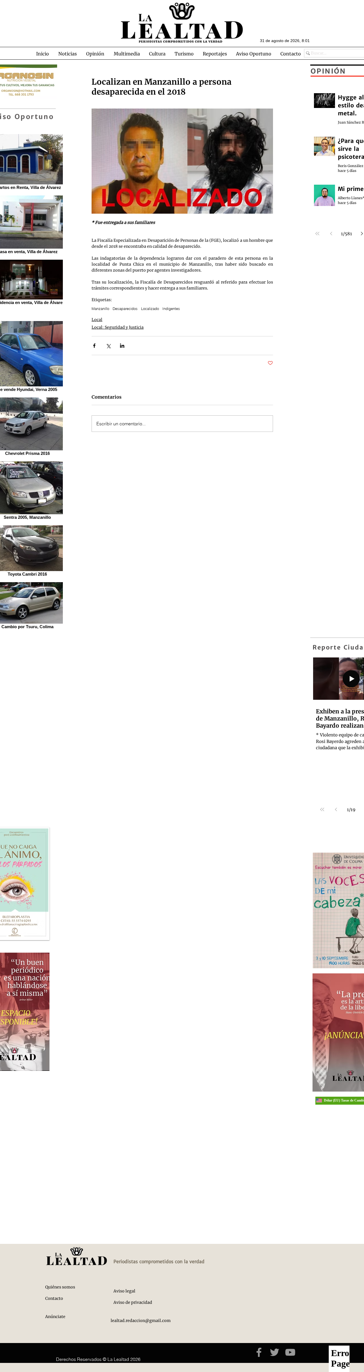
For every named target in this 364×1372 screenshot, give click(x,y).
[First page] (322, 809)
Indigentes (171, 308)
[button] (67, 53)
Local (97, 319)
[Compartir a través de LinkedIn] (122, 345)
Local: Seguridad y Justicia (118, 327)
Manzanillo (100, 308)
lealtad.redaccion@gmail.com (141, 1320)
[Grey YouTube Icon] (290, 1352)
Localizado (150, 308)
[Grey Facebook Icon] (259, 1352)
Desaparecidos (125, 308)
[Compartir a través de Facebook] (94, 345)
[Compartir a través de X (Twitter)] (108, 345)
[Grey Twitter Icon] (274, 1352)
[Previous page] (336, 809)
